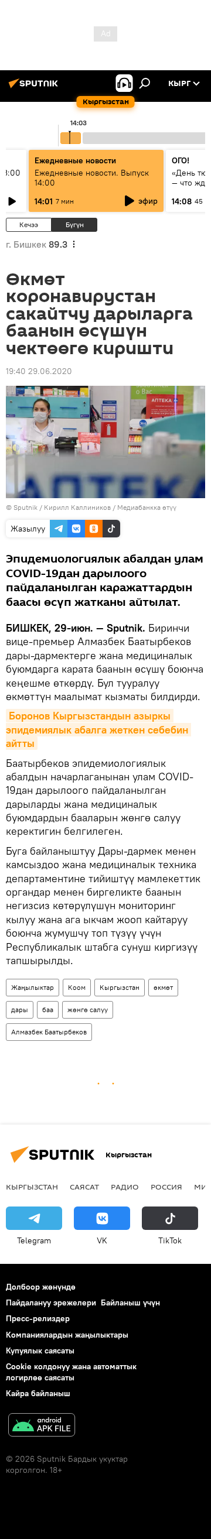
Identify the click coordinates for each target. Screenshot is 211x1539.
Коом (77, 987)
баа (47, 1009)
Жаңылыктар (32, 987)
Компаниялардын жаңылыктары (67, 1334)
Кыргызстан (119, 987)
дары (19, 1009)
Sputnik (25, 507)
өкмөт (163, 987)
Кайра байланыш (38, 1393)
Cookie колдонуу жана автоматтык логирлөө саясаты (71, 1372)
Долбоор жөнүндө (41, 1286)
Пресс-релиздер (38, 1318)
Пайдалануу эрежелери (51, 1302)
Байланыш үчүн (130, 1302)
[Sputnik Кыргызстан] (35, 88)
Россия (166, 1186)
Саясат (84, 1186)
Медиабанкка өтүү (146, 507)
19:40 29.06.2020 (39, 371)
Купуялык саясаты (40, 1350)
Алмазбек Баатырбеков (49, 1031)
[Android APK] (41, 1426)
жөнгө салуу (87, 1009)
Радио (125, 1186)
